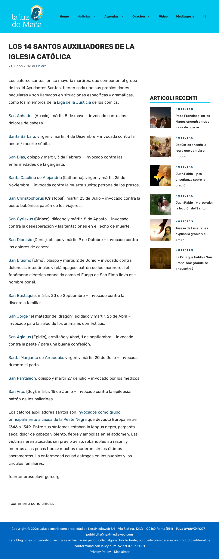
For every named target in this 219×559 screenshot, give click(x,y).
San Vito (16, 391)
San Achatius (21, 115)
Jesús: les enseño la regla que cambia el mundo (191, 150)
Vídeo (163, 16)
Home (64, 16)
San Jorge (18, 316)
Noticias (83, 16)
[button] (204, 16)
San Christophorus (26, 198)
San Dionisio (20, 239)
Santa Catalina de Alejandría (35, 177)
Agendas (111, 16)
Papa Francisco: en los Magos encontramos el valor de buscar (193, 121)
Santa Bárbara (22, 136)
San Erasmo (20, 260)
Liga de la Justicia (74, 102)
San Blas (17, 157)
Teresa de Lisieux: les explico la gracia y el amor (192, 234)
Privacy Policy (100, 552)
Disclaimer (122, 552)
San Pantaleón (22, 378)
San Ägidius (20, 336)
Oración (138, 16)
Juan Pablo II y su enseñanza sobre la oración (190, 179)
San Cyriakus (21, 218)
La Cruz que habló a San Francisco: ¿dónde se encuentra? (194, 263)
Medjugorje (185, 16)
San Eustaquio (22, 295)
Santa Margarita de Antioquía (36, 357)
